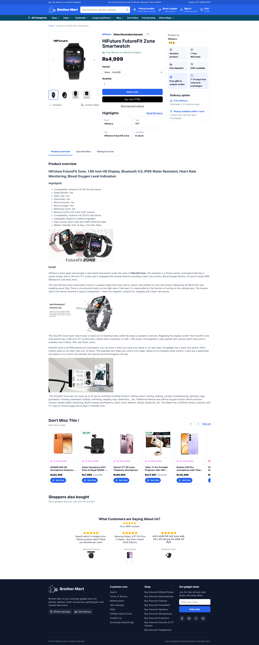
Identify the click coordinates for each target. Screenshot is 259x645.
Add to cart (132, 92)
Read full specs (155, 113)
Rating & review (105, 151)
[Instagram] (189, 618)
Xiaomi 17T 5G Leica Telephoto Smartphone (125, 469)
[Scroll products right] (198, 424)
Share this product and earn (128, 34)
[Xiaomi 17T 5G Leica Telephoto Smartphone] (126, 444)
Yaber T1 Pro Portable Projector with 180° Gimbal (156, 469)
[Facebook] (182, 618)
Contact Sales (92, 105)
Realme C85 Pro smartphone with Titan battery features (189, 469)
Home (51, 26)
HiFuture (106, 34)
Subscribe (194, 609)
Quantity (107, 78)
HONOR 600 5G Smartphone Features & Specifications (62, 469)
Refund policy (117, 600)
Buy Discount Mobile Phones (159, 592)
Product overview (60, 151)
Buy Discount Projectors (156, 618)
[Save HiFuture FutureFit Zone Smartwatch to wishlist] (148, 34)
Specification (83, 151)
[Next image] (94, 60)
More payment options (132, 106)
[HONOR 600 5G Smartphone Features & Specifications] (63, 444)
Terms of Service (118, 596)
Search (113, 592)
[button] (127, 562)
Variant (106, 66)
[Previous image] (53, 60)
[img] (129, 523)
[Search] (127, 10)
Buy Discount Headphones (157, 630)
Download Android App (122, 622)
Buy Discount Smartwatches (158, 596)
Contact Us (116, 618)
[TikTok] (196, 618)
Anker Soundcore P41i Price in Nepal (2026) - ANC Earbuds (94, 469)
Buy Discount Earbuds (155, 600)
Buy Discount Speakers (156, 609)
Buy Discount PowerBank (157, 605)
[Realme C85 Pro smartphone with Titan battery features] (189, 444)
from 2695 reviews (129, 526)
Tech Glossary (117, 605)
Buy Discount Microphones (158, 613)
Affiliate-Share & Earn (121, 613)
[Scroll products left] (191, 424)
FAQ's (113, 609)
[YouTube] (203, 618)
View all (206, 424)
